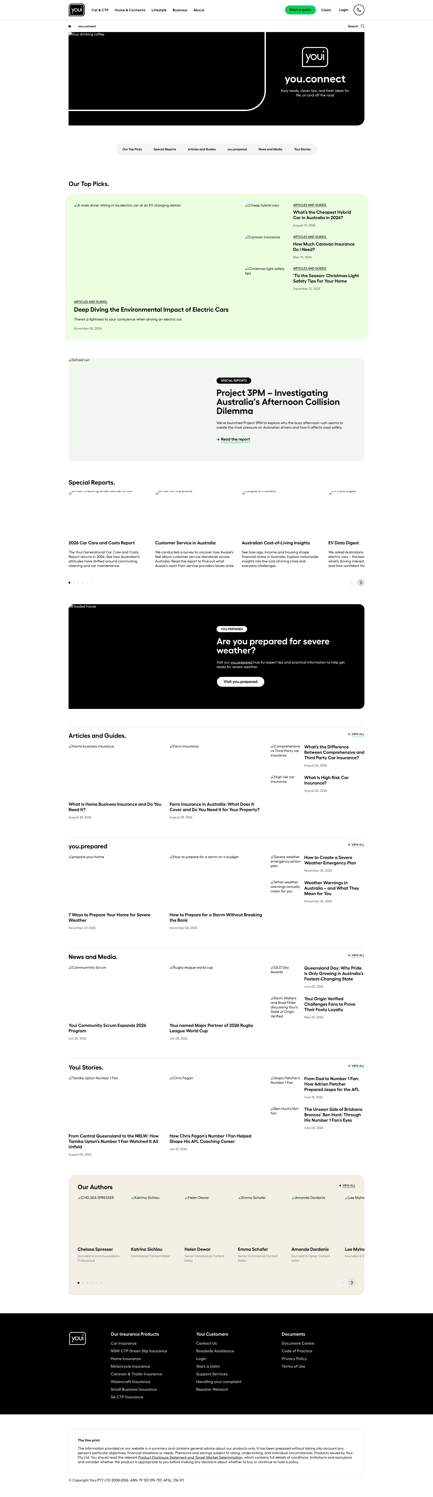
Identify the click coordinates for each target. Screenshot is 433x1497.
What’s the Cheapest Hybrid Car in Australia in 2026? (322, 215)
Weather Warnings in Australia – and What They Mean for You (331, 888)
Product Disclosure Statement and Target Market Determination (190, 1457)
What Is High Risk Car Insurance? (326, 780)
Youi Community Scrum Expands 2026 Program (107, 1028)
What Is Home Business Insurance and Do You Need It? (115, 807)
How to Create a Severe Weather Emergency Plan (330, 860)
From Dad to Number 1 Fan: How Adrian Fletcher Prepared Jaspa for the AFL (331, 1084)
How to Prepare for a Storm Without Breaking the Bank (216, 917)
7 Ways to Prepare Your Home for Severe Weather (109, 917)
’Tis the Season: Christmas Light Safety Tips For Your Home (326, 278)
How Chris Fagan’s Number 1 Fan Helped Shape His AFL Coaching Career (210, 1138)
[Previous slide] (351, 582)
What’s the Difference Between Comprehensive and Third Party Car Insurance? (334, 752)
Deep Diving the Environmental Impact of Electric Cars (151, 309)
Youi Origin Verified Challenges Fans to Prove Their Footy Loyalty (329, 1004)
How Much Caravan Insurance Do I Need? (324, 246)
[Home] (70, 26)
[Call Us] (359, 10)
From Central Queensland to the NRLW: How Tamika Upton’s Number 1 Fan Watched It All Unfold (114, 1141)
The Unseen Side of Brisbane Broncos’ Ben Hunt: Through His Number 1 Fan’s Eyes (333, 1115)
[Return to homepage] (77, 10)
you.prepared (241, 662)
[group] (101, 1233)
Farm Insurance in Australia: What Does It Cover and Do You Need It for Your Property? (215, 807)
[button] (69, 583)
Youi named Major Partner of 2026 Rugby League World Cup (211, 1028)
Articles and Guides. (91, 302)
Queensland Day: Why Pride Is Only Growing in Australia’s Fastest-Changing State (333, 973)
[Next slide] (360, 582)
